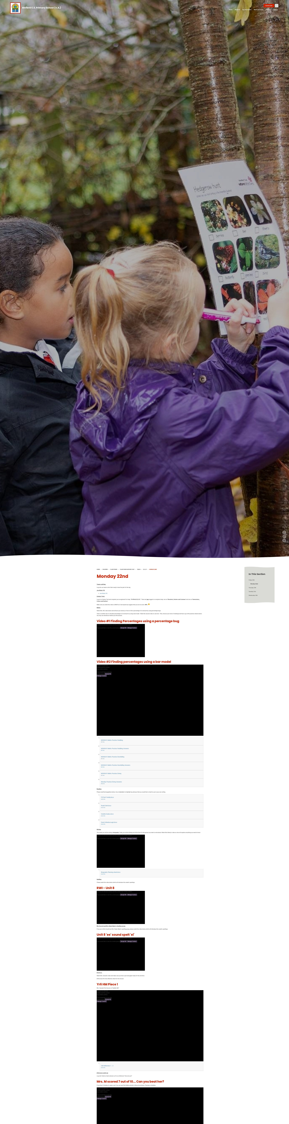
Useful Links (268, 5)
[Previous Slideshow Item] (284, 536)
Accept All (123, 628)
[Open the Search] (276, 5)
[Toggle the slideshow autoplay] (284, 540)
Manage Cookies (132, 628)
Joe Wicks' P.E (103, 593)
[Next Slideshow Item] (284, 532)
